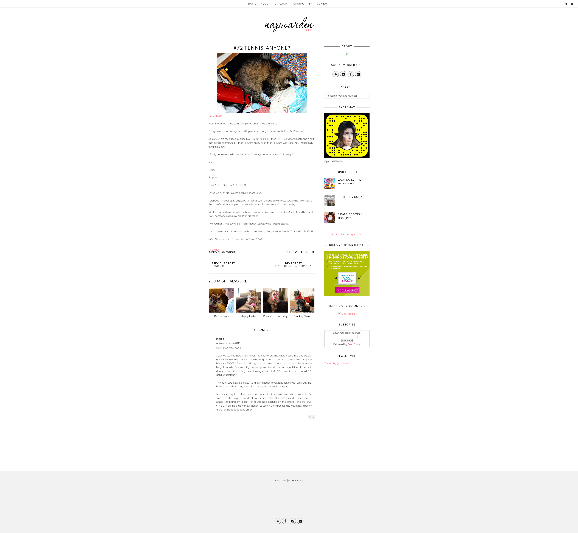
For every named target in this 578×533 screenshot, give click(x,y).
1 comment (214, 250)
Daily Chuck (215, 116)
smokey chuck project (221, 252)
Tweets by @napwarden (337, 363)
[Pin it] (312, 251)
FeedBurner (354, 344)
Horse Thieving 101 (350, 196)
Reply (311, 417)
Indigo (220, 338)
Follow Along (295, 480)
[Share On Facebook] (301, 251)
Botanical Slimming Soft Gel (347, 234)
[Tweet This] (295, 251)
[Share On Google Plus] (307, 251)
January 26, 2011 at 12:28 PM (228, 343)
